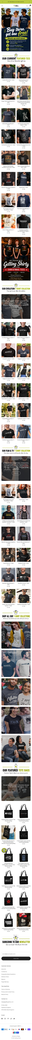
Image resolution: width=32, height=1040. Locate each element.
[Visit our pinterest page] (8, 1018)
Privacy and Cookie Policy (7, 992)
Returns (3, 979)
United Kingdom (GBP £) (15, 1026)
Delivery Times (5, 976)
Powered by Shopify (16, 1036)
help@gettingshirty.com (7, 1002)
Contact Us (4, 971)
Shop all (16, 311)
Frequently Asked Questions (8, 974)
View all (15, 935)
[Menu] (2, 6)
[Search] (27, 6)
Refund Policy (4, 994)
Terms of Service (5, 989)
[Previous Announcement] (2, 2)
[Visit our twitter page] (14, 1018)
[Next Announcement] (29, 2)
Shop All (16, 791)
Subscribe (16, 958)
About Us (3, 969)
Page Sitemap (5, 982)
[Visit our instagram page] (5, 1018)
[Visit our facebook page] (1, 1018)
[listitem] (16, 2)
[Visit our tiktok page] (11, 1018)
